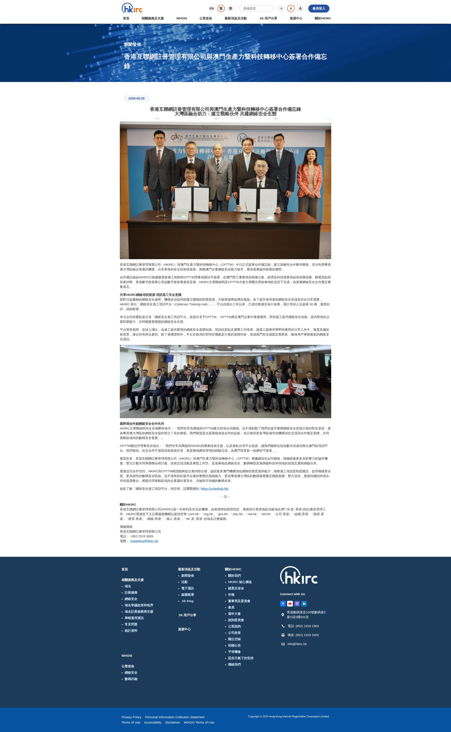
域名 (128, 586)
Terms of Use (131, 722)
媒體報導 (187, 594)
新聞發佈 (187, 575)
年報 (231, 594)
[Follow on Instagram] (297, 603)
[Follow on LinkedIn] (304, 603)
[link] (305, 615)
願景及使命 (236, 588)
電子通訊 (187, 588)
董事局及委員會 (239, 601)
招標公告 (234, 645)
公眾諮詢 (234, 626)
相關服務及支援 (153, 18)
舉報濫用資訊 (134, 618)
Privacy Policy (131, 717)
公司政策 (234, 633)
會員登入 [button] (319, 8)
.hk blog (187, 601)
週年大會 (234, 613)
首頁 (126, 18)
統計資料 (131, 630)
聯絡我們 (234, 664)
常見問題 (131, 624)
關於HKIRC (323, 18)
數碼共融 (131, 679)
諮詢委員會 (236, 620)
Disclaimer (172, 722)
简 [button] (230, 8)
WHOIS (181, 18)
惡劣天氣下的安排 (241, 658)
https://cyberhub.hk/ (214, 488)
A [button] (281, 8)
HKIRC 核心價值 (240, 582)
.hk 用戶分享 (268, 18)
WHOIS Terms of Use (199, 722)
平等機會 (234, 652)
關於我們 (234, 575)
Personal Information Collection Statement (175, 717)
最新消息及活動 (236, 18)
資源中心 (296, 18)
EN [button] (211, 8)
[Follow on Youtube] (290, 603)
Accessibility (152, 722)
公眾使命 (205, 18)
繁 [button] (221, 8)
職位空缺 (234, 639)
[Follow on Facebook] (283, 603)
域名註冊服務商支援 (139, 611)
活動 (184, 582)
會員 (231, 607)
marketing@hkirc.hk (144, 541)
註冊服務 (131, 592)
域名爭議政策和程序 (139, 605)
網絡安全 (131, 599)
